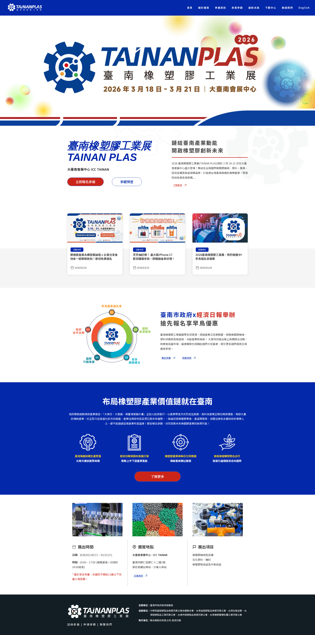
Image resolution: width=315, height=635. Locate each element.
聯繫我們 (106, 624)
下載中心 (270, 7)
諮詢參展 (73, 624)
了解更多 (157, 476)
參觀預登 (126, 181)
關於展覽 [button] (203, 7)
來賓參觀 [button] (237, 7)
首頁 (190, 7)
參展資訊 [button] (220, 7)
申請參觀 (90, 624)
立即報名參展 (85, 181)
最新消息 (254, 7)
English (304, 7)
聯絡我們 (287, 7)
